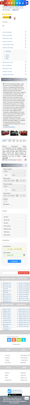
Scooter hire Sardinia (24, 289)
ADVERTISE (8, 380)
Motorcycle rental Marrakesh (7, 325)
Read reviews (6, 17)
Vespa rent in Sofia (24, 298)
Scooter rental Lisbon (24, 287)
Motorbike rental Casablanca (7, 328)
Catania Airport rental (8, 317)
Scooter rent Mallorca (24, 285)
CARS (6, 375)
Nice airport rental (7, 322)
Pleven (7, 55)
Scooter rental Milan (24, 291)
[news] (16, 338)
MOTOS (7, 373)
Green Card (10, 255)
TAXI (6, 378)
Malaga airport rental (8, 311)
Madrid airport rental (8, 313)
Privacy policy (16, 344)
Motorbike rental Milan (9, 283)
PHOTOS (7, 355)
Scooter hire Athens (24, 292)
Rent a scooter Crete (24, 300)
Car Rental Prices (5, 140)
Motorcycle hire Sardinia (9, 285)
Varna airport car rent (24, 313)
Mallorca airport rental (9, 309)
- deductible (14, 249)
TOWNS (7, 360)
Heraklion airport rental (9, 320)
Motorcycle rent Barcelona (7, 291)
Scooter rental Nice (24, 294)
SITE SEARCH (24, 273)
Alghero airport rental (8, 315)
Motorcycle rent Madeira (9, 300)
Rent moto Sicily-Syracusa (7, 287)
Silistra (7, 57)
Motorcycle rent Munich (9, 302)
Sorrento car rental (24, 326)
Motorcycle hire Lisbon (9, 296)
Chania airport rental (8, 318)
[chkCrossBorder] (24, 255)
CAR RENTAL (9, 127)
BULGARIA (8, 362)
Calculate (14, 261)
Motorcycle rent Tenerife (9, 294)
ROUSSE (8, 51)
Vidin (7, 58)
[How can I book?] (25, 160)
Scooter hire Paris (23, 296)
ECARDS (7, 358)
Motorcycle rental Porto (9, 298)
